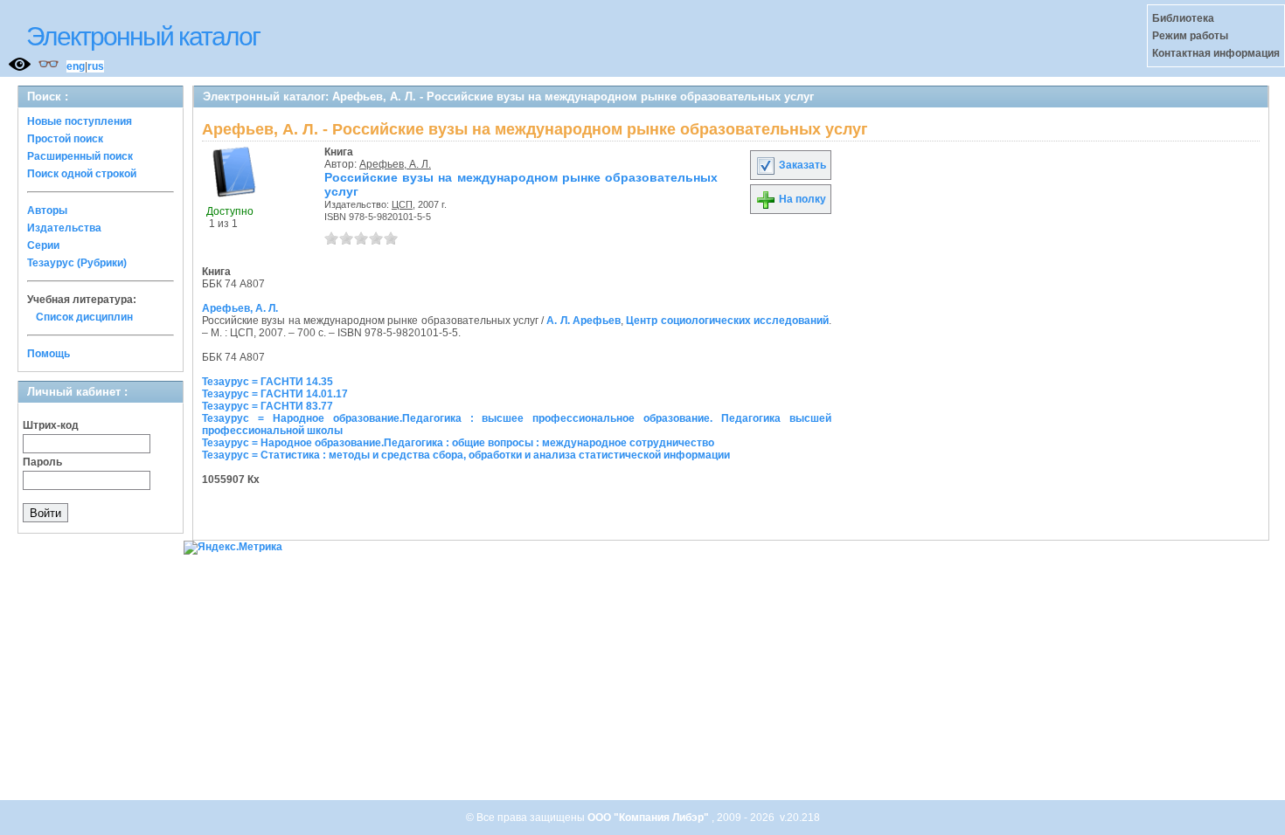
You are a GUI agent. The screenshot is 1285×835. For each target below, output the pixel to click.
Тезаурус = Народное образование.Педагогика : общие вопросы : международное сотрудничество (458, 443)
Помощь (48, 354)
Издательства (64, 228)
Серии (43, 245)
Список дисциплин (84, 317)
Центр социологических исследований (727, 320)
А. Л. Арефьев (583, 320)
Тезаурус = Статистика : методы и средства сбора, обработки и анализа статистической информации (466, 455)
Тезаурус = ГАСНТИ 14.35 (267, 382)
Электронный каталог (143, 36)
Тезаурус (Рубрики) (77, 263)
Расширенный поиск (80, 156)
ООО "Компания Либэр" (649, 817)
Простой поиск (65, 139)
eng (75, 66)
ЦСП (402, 204)
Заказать (801, 165)
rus (95, 66)
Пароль (42, 462)
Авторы (47, 210)
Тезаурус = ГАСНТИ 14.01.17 (275, 394)
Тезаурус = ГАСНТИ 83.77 (267, 406)
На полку (801, 199)
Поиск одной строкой (81, 174)
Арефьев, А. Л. (395, 164)
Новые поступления (79, 121)
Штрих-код (51, 425)
